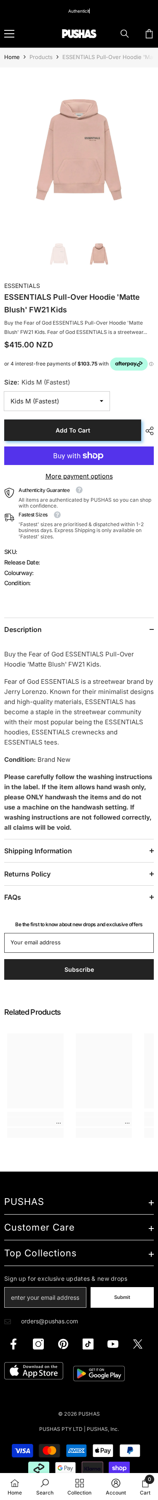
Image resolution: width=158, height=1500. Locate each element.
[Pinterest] (63, 1344)
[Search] (125, 34)
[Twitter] (138, 1344)
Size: (37, 382)
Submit (122, 1297)
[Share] (147, 431)
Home (12, 57)
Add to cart (73, 430)
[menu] (9, 34)
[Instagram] (38, 1344)
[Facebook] (13, 1344)
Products (41, 57)
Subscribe (79, 969)
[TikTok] (88, 1344)
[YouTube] (113, 1344)
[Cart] (149, 33)
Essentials (22, 285)
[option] (79, 146)
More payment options (79, 476)
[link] (35, 1121)
